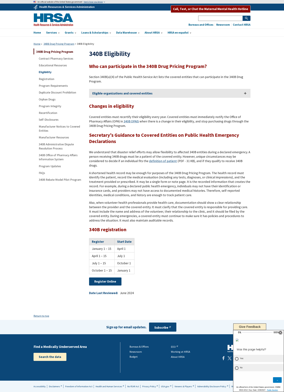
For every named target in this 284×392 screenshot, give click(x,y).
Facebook (223, 358)
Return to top (41, 315)
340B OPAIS (131, 121)
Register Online (105, 281)
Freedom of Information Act (78, 386)
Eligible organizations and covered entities (122, 93)
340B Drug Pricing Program (59, 43)
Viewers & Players (183, 386)
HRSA (53, 19)
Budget (134, 356)
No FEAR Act (133, 386)
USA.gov (165, 386)
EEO (173, 346)
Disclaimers (54, 386)
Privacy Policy (149, 386)
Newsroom (223, 25)
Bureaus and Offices (201, 25)
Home (37, 43)
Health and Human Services (109, 386)
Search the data (50, 357)
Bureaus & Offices (139, 346)
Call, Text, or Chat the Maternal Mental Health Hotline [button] (210, 9)
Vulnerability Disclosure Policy (211, 386)
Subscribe (161, 327)
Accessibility (40, 386)
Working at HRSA (180, 351)
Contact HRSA (241, 25)
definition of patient (163, 161)
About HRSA (178, 356)
